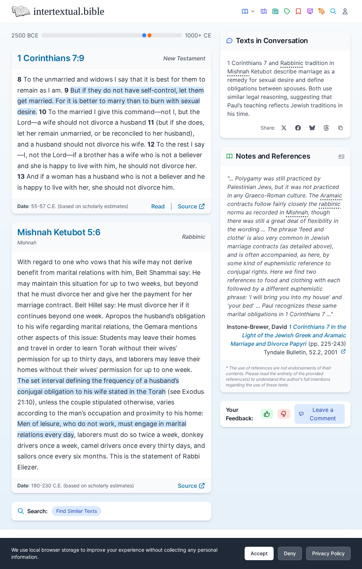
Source (187, 206)
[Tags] (287, 11)
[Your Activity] (345, 11)
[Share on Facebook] (298, 128)
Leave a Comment (323, 414)
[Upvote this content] (267, 414)
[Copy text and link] (340, 128)
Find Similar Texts (76, 511)
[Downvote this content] (284, 414)
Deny (290, 553)
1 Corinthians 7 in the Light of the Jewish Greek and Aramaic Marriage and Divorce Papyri (288, 335)
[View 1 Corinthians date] (144, 35)
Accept (259, 553)
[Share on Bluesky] (312, 128)
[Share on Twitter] (284, 128)
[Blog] (322, 11)
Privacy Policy (328, 553)
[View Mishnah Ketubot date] (149, 35)
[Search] (333, 11)
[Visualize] (310, 11)
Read (158, 206)
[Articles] (275, 11)
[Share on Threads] (326, 128)
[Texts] (248, 11)
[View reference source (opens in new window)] (343, 351)
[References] (298, 11)
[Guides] (264, 11)
